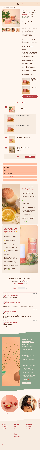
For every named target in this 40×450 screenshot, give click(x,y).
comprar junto (30, 157)
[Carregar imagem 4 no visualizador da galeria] (18, 30)
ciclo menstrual (9, 413)
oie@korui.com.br (30, 428)
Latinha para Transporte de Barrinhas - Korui (23, 148)
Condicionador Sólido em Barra (24, 137)
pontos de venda (17, 430)
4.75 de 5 (22, 280)
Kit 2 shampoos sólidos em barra (24, 106)
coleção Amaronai (5, 430)
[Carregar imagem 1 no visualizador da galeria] (4, 30)
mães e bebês (5, 428)
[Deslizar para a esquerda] (4, 18)
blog (15, 428)
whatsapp (29, 426)
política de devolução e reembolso (18, 434)
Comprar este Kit (30, 96)
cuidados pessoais (28, 413)
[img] (5, 293)
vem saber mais (26, 382)
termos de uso (17, 436)
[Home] (2, 7)
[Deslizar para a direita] (19, 18)
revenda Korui (16, 426)
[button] (2, 4)
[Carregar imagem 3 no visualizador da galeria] (13, 30)
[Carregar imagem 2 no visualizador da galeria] (9, 30)
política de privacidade (18, 438)
